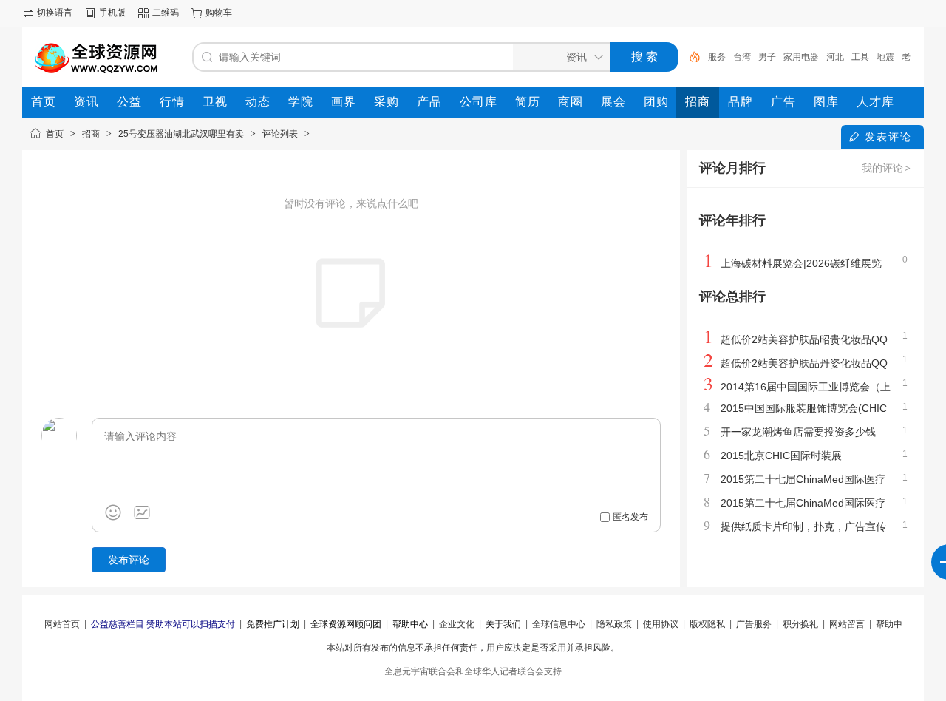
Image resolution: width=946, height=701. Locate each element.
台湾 (742, 57)
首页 (55, 134)
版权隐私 (707, 624)
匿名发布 (630, 517)
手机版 (112, 12)
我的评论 (886, 168)
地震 (885, 57)
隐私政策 (614, 624)
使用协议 (660, 624)
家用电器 (801, 57)
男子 (767, 57)
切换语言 (54, 12)
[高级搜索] (689, 57)
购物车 (218, 12)
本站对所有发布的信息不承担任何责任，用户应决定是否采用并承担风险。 (473, 648)
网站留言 (847, 624)
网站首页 (62, 624)
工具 (860, 57)
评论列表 (280, 134)
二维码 (165, 12)
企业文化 (456, 624)
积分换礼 (800, 624)
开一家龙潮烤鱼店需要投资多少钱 (798, 432)
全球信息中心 (558, 624)
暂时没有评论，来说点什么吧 (351, 203)
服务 (717, 57)
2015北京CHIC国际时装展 (781, 455)
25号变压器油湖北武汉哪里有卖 (181, 134)
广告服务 (754, 624)
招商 (91, 134)
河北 (835, 57)
